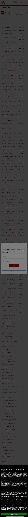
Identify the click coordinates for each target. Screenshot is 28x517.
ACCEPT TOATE (14, 514)
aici (16, 487)
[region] (14, 491)
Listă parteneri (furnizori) (6, 510)
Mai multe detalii (13, 477)
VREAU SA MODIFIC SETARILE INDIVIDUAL (15, 516)
